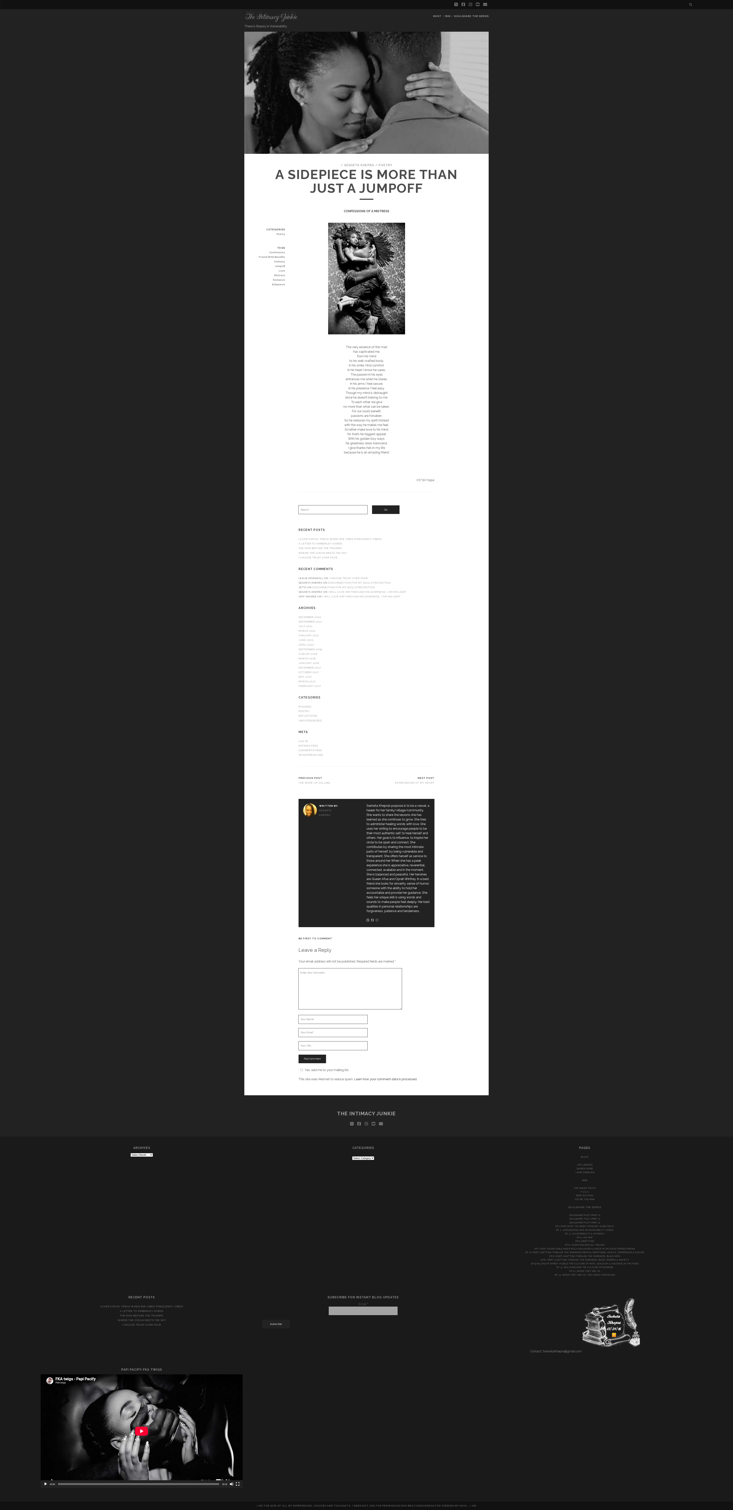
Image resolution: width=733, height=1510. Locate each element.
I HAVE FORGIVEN (585, 1172)
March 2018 (307, 658)
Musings (305, 706)
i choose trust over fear (318, 557)
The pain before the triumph (320, 548)
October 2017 (309, 672)
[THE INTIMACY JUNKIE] (271, 20)
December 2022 (310, 617)
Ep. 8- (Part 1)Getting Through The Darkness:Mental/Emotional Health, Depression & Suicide (584, 1252)
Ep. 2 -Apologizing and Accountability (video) (585, 1230)
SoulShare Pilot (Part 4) (584, 1222)
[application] (142, 1431)
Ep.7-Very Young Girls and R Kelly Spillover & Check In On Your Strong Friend (584, 1249)
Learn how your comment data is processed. (385, 1079)
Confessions (277, 252)
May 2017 (305, 676)
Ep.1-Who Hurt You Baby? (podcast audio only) (584, 1226)
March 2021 (307, 630)
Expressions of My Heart (414, 782)
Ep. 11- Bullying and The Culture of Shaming (584, 1267)
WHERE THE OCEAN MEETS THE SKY (323, 553)
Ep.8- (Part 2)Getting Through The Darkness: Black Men (584, 1256)
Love (282, 270)
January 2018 (309, 663)
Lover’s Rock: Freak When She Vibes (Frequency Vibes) (340, 539)
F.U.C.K (585, 1192)
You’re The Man (585, 1199)
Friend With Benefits (272, 257)
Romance (279, 279)
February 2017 (310, 686)
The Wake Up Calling (314, 782)
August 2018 (308, 654)
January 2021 (309, 635)
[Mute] (231, 1484)
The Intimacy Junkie (366, 1113)
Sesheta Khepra (359, 165)
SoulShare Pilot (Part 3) (584, 1219)
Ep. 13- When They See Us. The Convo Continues (585, 1275)
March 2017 (307, 681)
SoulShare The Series (471, 16)
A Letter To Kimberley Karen (320, 543)
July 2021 (305, 626)
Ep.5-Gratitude (585, 1241)
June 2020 (306, 640)
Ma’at (437, 16)
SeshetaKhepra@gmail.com (562, 1351)
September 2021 (310, 621)
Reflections (308, 715)
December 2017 (310, 667)
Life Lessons (585, 1165)
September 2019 (310, 649)
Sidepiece (278, 284)
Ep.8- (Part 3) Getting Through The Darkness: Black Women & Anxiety (585, 1260)
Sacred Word (585, 1168)
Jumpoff (280, 266)
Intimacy (279, 261)
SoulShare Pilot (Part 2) (584, 1215)
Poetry (385, 165)
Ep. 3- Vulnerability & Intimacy (585, 1234)
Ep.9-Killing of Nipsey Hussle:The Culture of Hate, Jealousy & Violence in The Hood (584, 1263)
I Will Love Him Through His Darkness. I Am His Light (367, 591)
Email (363, 1304)
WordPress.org (311, 754)
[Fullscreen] (238, 1484)
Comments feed (310, 750)
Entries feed (308, 745)
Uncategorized (310, 720)
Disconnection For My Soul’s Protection (359, 582)
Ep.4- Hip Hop (585, 1237)
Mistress (279, 275)
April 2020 (306, 644)
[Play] (46, 1484)
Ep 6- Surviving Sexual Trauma (585, 1245)
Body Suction (584, 1195)
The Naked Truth (585, 1188)
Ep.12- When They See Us (584, 1271)
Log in (303, 741)
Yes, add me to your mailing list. (327, 1070)
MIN (447, 16)
